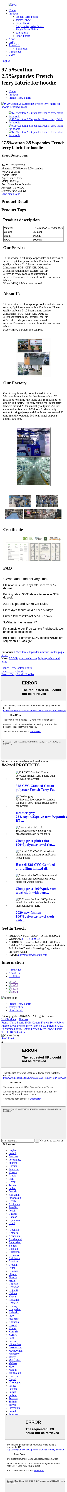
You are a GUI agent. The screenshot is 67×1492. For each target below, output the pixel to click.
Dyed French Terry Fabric (25, 1025)
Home (12, 10)
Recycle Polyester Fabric (30, 26)
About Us (14, 45)
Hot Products (8, 1019)
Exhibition (22, 48)
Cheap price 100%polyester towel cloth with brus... (36, 890)
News (12, 39)
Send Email (7, 1038)
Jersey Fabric (23, 19)
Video (12, 54)
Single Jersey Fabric (27, 29)
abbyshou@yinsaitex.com (32, 954)
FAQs (12, 42)
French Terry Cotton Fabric (16, 667)
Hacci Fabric (23, 35)
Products (13, 13)
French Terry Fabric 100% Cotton (20, 1022)
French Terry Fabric (27, 16)
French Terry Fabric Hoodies (17, 674)
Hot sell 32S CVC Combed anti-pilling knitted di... (35, 866)
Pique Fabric (23, 23)
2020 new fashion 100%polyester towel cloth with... (35, 916)
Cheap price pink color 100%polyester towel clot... (35, 842)
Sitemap (23, 1019)
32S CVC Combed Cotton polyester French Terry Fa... (36, 787)
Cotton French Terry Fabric (38, 1028)
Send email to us (10, 193)
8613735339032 (30, 938)
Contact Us (15, 51)
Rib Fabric (22, 32)
